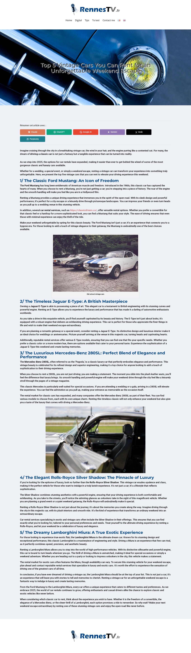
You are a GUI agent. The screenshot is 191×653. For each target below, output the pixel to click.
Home (69, 20)
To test (96, 20)
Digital (78, 20)
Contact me (109, 20)
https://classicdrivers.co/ (83, 210)
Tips (87, 20)
